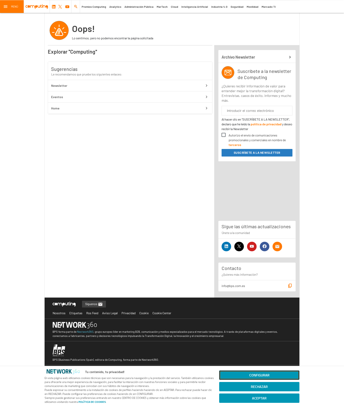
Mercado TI (269, 6)
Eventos (57, 97)
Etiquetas (75, 313)
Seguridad (237, 6)
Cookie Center (161, 313)
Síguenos (91, 304)
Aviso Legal (110, 313)
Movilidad (252, 6)
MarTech (162, 6)
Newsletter (59, 85)
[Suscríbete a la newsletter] (277, 246)
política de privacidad (266, 124)
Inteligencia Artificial (194, 6)
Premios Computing (94, 6)
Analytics (115, 6)
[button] (12, 6)
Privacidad (128, 313)
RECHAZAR (259, 386)
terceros (235, 145)
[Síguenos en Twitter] (239, 246)
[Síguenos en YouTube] (252, 246)
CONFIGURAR (259, 375)
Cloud (174, 6)
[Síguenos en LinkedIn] (226, 246)
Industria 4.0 (219, 6)
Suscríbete (257, 152)
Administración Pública (138, 6)
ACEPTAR (259, 398)
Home (55, 108)
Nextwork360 (85, 331)
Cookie (144, 313)
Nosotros (59, 313)
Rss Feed (92, 313)
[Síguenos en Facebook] (264, 246)
